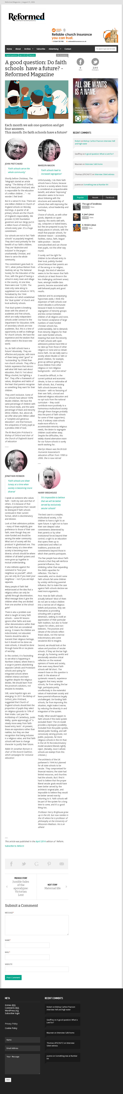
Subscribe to (14, 846)
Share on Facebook (11, 864)
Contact (67, 49)
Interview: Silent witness (104, 174)
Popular (80, 197)
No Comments (62, 55)
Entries (10, 1005)
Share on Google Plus (36, 864)
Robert (77, 141)
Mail (7, 952)
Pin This (49, 864)
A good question (11, 55)
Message (9, 913)
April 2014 (23, 55)
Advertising (52, 50)
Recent (95, 197)
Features (32, 55)
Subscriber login (12, 1013)
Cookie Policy (11, 1028)
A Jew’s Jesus (88, 214)
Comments (12, 1008)
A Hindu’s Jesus (89, 225)
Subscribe (41, 49)
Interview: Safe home (93, 164)
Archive (26, 50)
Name (8, 940)
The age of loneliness (92, 204)
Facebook (110, 197)
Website (8, 964)
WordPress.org (12, 1010)
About (18, 49)
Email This (62, 864)
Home (9, 49)
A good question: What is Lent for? (99, 154)
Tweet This (24, 864)
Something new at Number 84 (96, 185)
